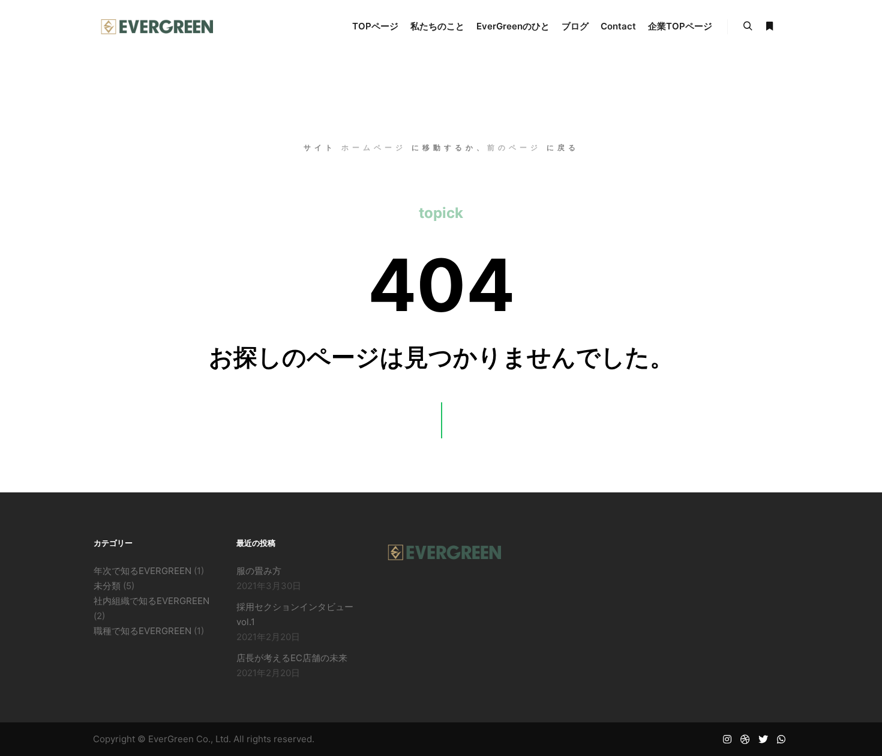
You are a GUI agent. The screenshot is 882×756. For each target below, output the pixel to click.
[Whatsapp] (781, 739)
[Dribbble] (745, 739)
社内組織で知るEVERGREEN (151, 600)
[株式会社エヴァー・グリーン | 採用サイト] (153, 26)
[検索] (747, 26)
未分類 (107, 585)
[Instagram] (727, 739)
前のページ (514, 147)
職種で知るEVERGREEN (142, 631)
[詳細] (769, 26)
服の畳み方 (258, 570)
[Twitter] (763, 739)
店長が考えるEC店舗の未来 (291, 658)
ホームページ (373, 147)
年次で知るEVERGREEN (142, 570)
